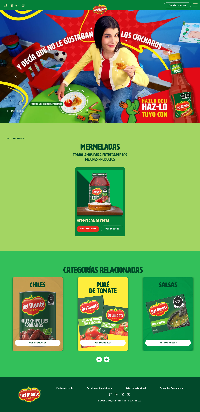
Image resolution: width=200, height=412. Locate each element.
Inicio (8, 138)
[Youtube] (23, 5)
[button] (99, 359)
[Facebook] (11, 5)
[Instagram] (5, 5)
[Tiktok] (17, 5)
